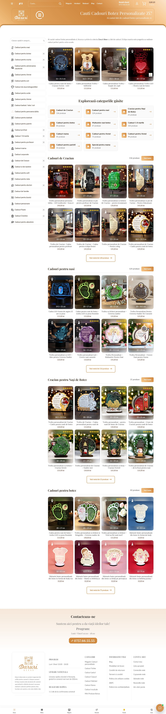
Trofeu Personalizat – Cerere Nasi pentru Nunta (140, 356)
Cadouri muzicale (91, 689)
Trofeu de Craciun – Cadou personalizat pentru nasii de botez (87, 424)
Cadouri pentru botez (23, 54)
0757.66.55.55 (84, 641)
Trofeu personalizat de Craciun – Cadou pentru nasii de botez (141, 245)
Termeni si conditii (116, 674)
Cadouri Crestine (21, 216)
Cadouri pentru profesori (24, 142)
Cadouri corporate (22, 154)
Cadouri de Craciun (22, 161)
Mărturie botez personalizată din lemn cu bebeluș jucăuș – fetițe (140, 578)
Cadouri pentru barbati (23, 118)
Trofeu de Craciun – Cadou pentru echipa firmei (87, 245)
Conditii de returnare (117, 670)
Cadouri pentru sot (22, 81)
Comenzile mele (139, 670)
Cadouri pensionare (22, 204)
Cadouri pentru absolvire (24, 222)
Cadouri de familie (22, 191)
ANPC (111, 683)
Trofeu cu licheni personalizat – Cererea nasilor (114, 312)
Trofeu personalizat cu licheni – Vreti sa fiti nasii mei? (114, 534)
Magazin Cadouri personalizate (91, 663)
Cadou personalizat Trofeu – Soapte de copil (114, 84)
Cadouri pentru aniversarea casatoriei (25, 67)
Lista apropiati (138, 666)
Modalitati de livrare (116, 666)
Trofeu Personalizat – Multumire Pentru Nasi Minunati (114, 357)
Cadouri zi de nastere (23, 167)
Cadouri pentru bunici (23, 197)
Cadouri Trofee (90, 668)
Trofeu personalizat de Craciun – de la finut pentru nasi (141, 467)
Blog (110, 662)
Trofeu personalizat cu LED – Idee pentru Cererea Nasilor (60, 356)
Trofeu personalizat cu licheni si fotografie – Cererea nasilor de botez (87, 535)
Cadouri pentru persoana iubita (27, 112)
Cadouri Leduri (90, 673)
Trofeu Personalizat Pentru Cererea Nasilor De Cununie (141, 312)
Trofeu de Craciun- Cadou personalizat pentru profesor (60, 245)
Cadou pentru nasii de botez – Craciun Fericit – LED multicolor (61, 85)
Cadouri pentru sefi (22, 173)
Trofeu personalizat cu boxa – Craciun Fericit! (114, 467)
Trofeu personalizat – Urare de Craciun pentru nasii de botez (141, 423)
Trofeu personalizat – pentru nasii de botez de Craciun (114, 423)
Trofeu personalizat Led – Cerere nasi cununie (87, 356)
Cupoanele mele (139, 674)
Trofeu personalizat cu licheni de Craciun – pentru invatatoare (114, 202)
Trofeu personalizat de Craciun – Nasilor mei (87, 467)
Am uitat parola (139, 687)
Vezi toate (147, 158)
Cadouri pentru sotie (22, 93)
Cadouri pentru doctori (23, 185)
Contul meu (137, 662)
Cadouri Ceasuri (91, 677)
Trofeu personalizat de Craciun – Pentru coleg (114, 245)
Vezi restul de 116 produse (100, 369)
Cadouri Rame (90, 685)
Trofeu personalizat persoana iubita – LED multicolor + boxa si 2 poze (60, 203)
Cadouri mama (20, 148)
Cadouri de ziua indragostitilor (26, 87)
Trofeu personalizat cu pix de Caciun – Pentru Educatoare (140, 202)
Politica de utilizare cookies (119, 679)
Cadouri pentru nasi (22, 47)
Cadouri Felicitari (91, 681)
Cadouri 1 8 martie (22, 136)
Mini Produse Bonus (92, 694)
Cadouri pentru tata (22, 179)
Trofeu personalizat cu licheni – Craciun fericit (60, 467)
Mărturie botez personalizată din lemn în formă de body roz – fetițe (61, 578)
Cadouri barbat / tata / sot (25, 105)
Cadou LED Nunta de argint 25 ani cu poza (61, 312)
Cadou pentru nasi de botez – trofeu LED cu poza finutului (87, 312)
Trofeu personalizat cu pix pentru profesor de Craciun (87, 202)
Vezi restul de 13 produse (101, 479)
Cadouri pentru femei (23, 75)
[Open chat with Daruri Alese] (160, 708)
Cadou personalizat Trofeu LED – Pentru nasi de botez (141, 84)
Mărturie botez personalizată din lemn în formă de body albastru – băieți (141, 535)
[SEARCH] (60, 3)
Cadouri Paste (20, 210)
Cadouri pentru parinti (23, 124)
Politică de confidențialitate (119, 687)
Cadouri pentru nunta (23, 60)
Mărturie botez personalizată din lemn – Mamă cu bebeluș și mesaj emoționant (87, 578)
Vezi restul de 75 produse (101, 590)
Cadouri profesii (21, 130)
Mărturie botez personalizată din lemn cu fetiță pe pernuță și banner (114, 578)
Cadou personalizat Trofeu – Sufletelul (87, 84)
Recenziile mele (139, 683)
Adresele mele (138, 679)
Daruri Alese (102, 39)
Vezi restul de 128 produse (100, 258)
